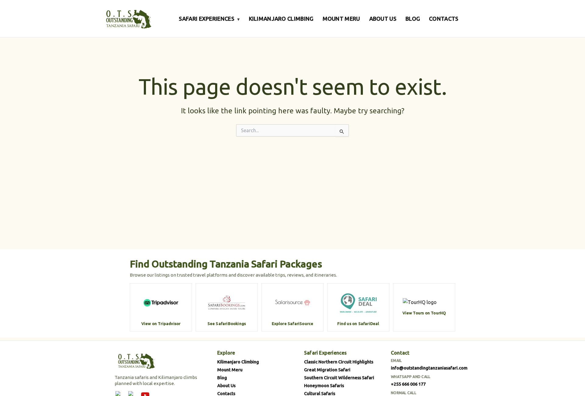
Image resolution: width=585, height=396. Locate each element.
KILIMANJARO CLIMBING (281, 19)
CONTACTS (443, 19)
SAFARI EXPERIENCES (209, 19)
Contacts (226, 393)
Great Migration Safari (327, 369)
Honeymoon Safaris (324, 385)
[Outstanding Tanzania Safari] (128, 18)
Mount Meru (230, 369)
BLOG (413, 19)
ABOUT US (382, 19)
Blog (222, 377)
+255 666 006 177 (408, 384)
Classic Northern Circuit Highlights (338, 361)
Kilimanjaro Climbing (238, 361)
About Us (226, 385)
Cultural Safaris (319, 393)
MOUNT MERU (341, 19)
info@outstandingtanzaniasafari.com (429, 367)
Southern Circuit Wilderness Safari (339, 377)
